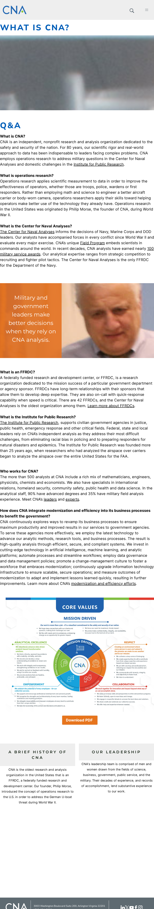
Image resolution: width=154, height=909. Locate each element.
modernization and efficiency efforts (103, 583)
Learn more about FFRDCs (111, 406)
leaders (50, 499)
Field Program (92, 243)
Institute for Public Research (99, 164)
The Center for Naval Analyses (27, 231)
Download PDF (80, 720)
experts (72, 499)
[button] (131, 10)
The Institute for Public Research (29, 422)
